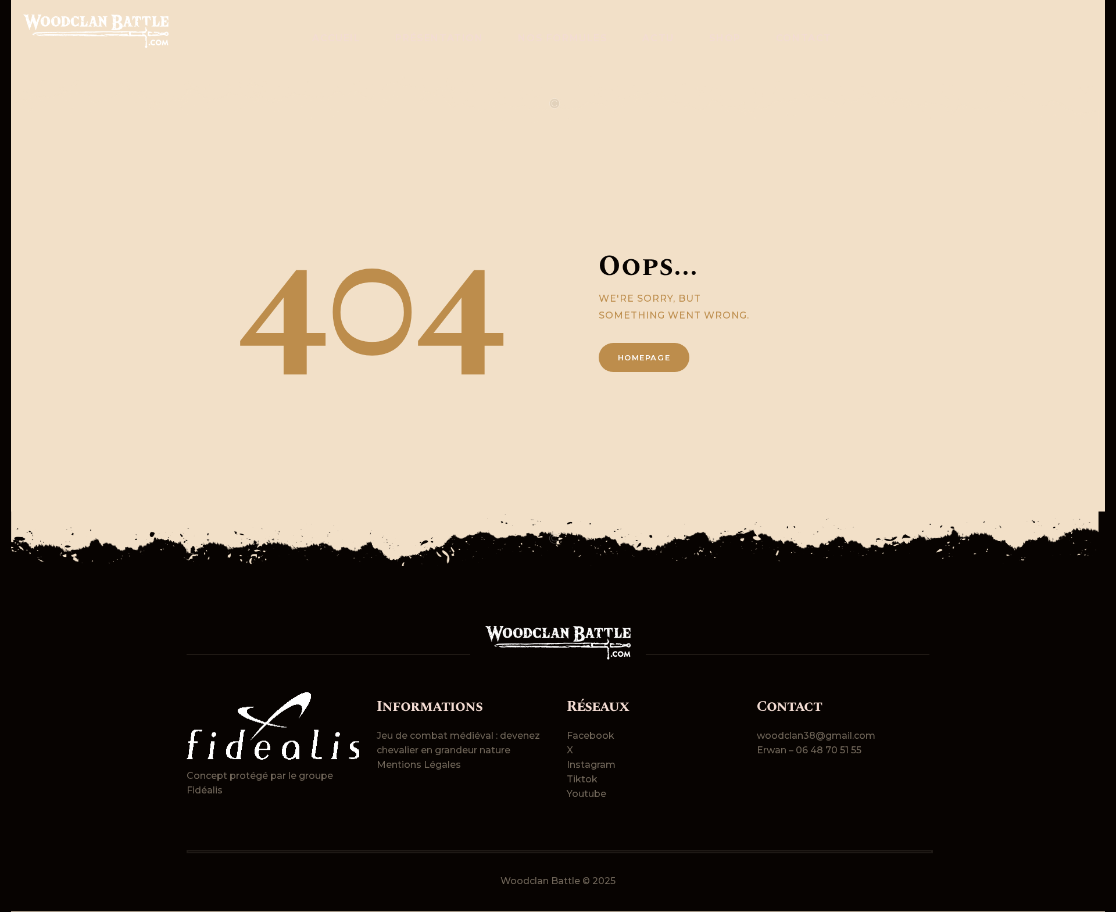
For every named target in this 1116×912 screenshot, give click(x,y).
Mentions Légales (419, 764)
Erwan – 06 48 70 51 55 (809, 750)
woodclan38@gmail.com (816, 735)
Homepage (644, 357)
